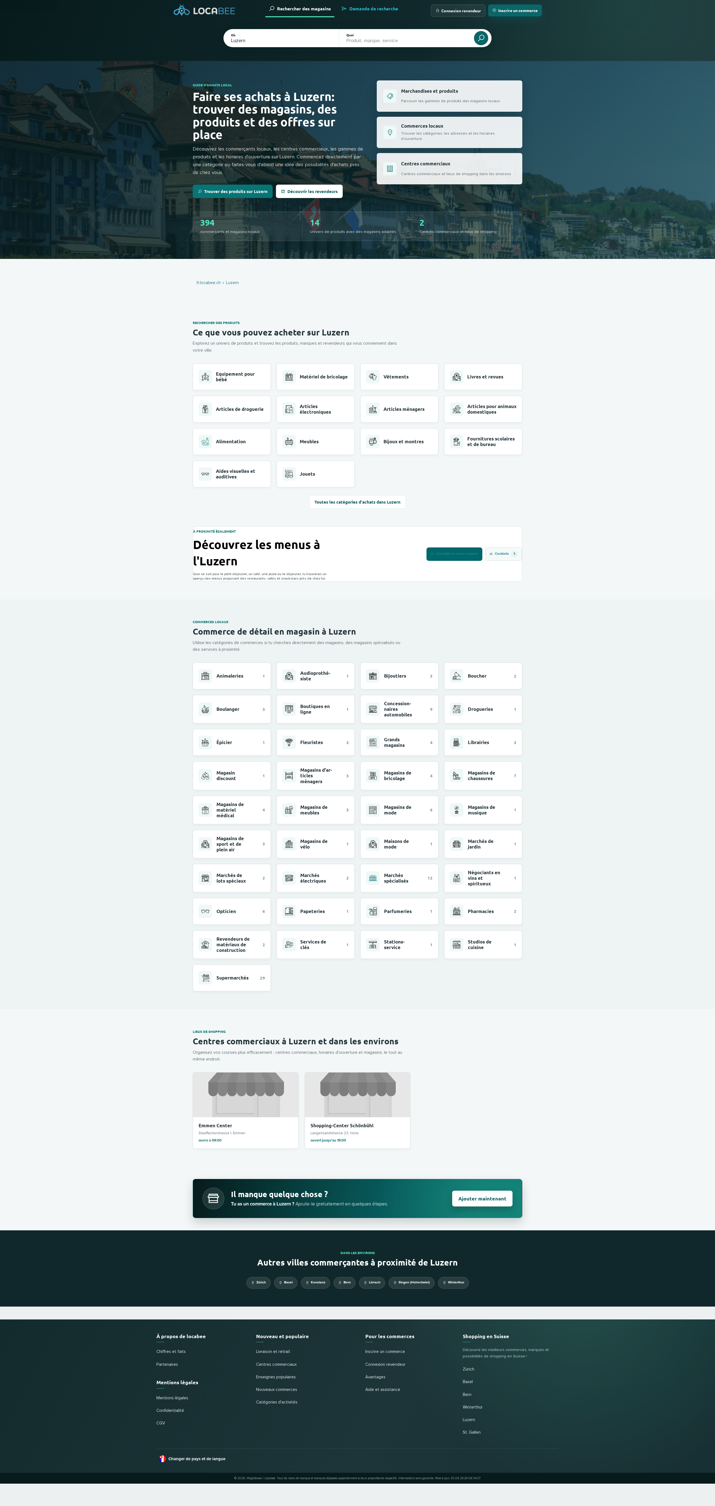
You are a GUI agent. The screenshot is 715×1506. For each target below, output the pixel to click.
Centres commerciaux (276, 1364)
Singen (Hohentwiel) (414, 1282)
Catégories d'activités (276, 1402)
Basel (288, 1282)
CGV (160, 1423)
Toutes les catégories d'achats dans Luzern (357, 502)
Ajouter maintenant (482, 1198)
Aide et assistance (382, 1390)
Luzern (469, 1420)
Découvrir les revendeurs (312, 191)
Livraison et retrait (273, 1352)
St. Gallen (472, 1432)
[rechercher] (481, 38)
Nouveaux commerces (276, 1390)
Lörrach (374, 1282)
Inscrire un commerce (518, 10)
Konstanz (318, 1282)
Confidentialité (170, 1411)
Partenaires (167, 1364)
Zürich (261, 1282)
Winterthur (456, 1282)
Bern (347, 1282)
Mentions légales (172, 1398)
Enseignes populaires (276, 1377)
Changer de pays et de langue (196, 1458)
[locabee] (204, 10)
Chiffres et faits (171, 1352)
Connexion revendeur (461, 10)
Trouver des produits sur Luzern (236, 191)
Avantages (375, 1377)
